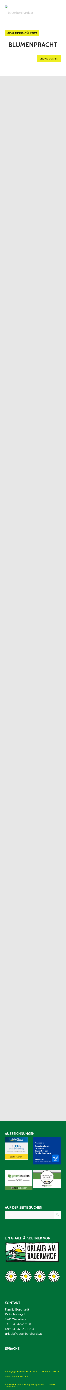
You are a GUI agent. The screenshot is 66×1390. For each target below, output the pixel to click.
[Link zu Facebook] (47, 1380)
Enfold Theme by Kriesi (16, 1376)
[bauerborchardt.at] (27, 12)
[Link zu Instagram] (53, 1380)
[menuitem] (24, 1384)
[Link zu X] (58, 1380)
